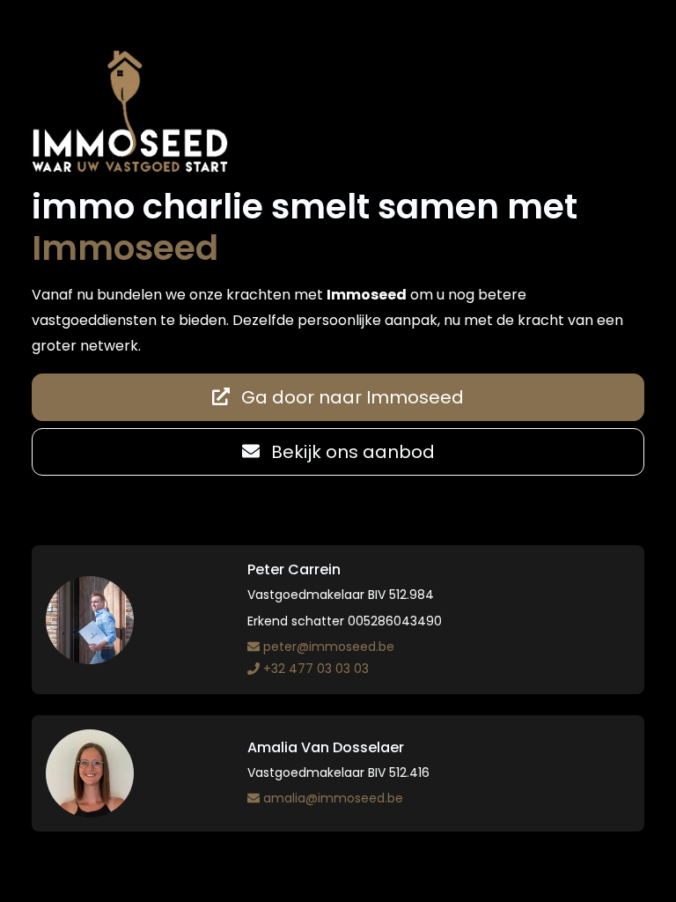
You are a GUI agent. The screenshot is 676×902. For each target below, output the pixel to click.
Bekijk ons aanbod (351, 452)
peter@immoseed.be (328, 646)
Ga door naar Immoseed (350, 397)
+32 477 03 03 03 (316, 668)
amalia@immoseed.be (333, 798)
